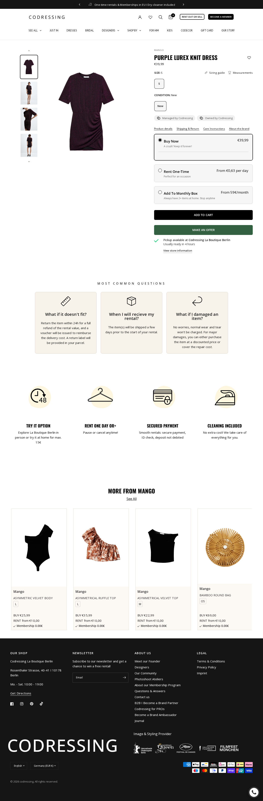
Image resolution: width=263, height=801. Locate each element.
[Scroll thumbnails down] (29, 161)
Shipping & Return (188, 129)
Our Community (146, 673)
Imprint (202, 673)
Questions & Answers (150, 691)
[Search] (161, 17)
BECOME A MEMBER (221, 16)
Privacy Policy (206, 667)
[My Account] (131, 17)
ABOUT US (143, 653)
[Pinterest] (34, 703)
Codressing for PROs (150, 709)
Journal (139, 721)
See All (132, 498)
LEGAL (202, 653)
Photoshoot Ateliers (149, 679)
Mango (159, 50)
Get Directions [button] (20, 693)
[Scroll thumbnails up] (29, 50)
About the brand (239, 129)
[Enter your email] (124, 678)
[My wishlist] (150, 17)
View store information (177, 250)
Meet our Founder (147, 661)
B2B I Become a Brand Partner (156, 703)
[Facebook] (14, 703)
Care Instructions (214, 129)
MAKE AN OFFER (219, 231)
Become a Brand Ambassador (156, 715)
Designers (142, 667)
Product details (163, 129)
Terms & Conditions (211, 661)
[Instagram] (24, 703)
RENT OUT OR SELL (192, 16)
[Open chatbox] (254, 792)
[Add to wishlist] (249, 57)
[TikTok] (44, 703)
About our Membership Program (158, 685)
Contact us (142, 697)
